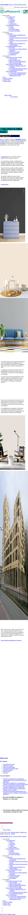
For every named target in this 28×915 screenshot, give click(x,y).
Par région (11, 851)
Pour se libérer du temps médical (14, 888)
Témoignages (12, 878)
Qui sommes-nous (10, 840)
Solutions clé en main (14, 875)
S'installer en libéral (8, 770)
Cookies (13, 833)
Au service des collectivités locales (17, 896)
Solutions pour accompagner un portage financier (17, 867)
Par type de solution (14, 853)
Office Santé (8, 95)
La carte (11, 850)
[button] (5, 184)
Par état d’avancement (14, 854)
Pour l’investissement (11, 895)
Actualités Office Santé (9, 84)
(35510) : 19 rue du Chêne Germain (13, 4)
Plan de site (7, 833)
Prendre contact (7, 904)
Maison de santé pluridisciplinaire (17, 885)
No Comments (14, 96)
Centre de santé (13, 882)
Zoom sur (5, 772)
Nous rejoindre (13, 847)
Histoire (11, 841)
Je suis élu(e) (9, 857)
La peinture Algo (5, 156)
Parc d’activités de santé (15, 886)
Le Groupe (12, 843)
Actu (4, 900)
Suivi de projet (20, 84)
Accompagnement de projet (16, 893)
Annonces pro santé (8, 765)
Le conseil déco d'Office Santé (10, 768)
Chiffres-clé (12, 844)
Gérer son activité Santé (9, 767)
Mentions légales (15, 832)
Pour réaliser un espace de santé (14, 881)
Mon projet (12, 871)
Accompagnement (13, 876)
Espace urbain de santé (15, 883)
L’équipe (11, 846)
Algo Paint (15, 136)
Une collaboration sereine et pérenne (18, 892)
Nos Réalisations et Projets (12, 848)
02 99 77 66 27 (7, 903)
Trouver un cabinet (7, 902)
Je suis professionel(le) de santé (14, 869)
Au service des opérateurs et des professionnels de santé (17, 898)
